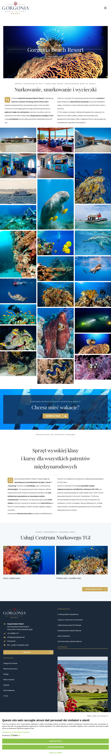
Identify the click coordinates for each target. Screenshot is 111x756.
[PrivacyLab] (15, 735)
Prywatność (11, 641)
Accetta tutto (55, 741)
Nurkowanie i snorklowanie (68, 578)
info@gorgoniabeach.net (16, 637)
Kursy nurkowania (11, 578)
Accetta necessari (55, 747)
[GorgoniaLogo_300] (15, 2)
